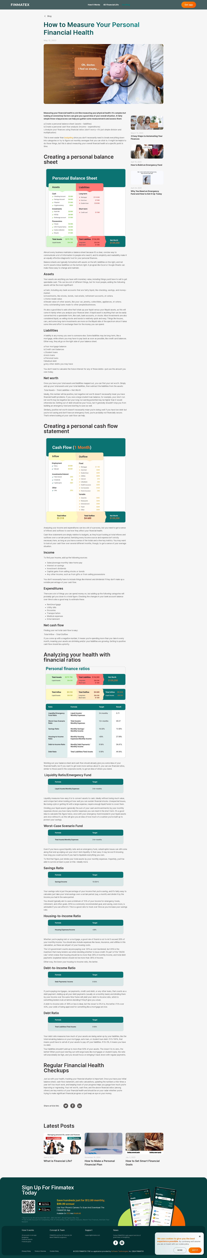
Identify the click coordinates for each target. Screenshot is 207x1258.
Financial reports (27, 1239)
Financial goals (26, 1241)
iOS (68, 1213)
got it (195, 1250)
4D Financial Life (111, 5)
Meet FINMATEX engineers (58, 1237)
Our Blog (126, 5)
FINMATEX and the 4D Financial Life (61, 1235)
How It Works (94, 5)
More (180, 1250)
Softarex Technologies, (120, 1251)
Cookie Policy (54, 1251)
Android (77, 1213)
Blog (49, 16)
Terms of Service (40, 1251)
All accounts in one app (29, 1235)
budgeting (68, 137)
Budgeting (25, 1237)
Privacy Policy (26, 1251)
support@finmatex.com (92, 1235)
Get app (189, 4)
